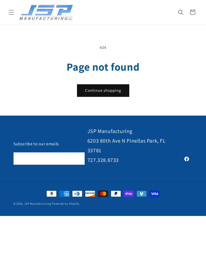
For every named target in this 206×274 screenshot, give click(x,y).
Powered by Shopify (65, 204)
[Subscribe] (78, 158)
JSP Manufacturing (37, 204)
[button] (11, 12)
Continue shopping (103, 90)
